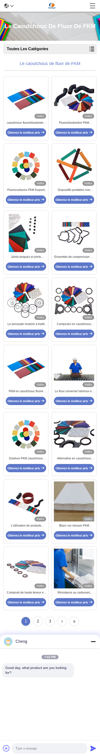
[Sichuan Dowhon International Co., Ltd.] (51, 5)
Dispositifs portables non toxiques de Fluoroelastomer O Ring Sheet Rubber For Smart (74, 190)
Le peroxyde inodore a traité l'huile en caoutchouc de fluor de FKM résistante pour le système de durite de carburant (26, 324)
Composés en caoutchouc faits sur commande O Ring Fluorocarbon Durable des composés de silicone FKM (74, 324)
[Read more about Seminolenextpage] (62, 621)
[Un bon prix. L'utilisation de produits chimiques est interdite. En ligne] (26, 501)
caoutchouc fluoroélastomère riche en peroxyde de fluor (26, 123)
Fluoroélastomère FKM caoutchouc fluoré (74, 123)
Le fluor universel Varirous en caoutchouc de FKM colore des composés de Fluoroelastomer (74, 391)
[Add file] (6, 748)
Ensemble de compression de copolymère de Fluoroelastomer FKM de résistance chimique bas (74, 257)
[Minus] (93, 641)
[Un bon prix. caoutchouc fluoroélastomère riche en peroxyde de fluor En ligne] (26, 98)
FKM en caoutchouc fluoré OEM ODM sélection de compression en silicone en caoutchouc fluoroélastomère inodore (26, 391)
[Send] (93, 748)
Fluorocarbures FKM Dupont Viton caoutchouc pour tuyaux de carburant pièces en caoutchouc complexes (26, 190)
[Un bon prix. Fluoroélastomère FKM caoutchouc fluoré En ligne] (74, 98)
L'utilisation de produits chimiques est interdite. (26, 526)
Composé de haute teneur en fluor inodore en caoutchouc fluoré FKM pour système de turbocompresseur (26, 593)
